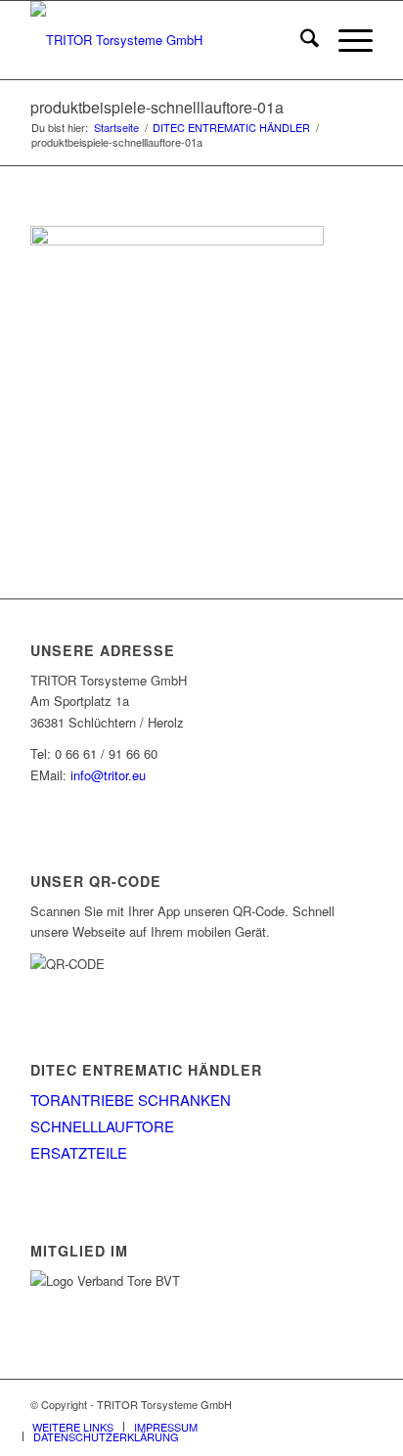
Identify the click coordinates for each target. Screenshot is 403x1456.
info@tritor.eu (108, 775)
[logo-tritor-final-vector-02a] (167, 40)
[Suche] (300, 40)
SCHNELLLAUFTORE (102, 1126)
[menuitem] (300, 40)
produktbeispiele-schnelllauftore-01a (157, 107)
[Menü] (346, 40)
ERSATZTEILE (78, 1152)
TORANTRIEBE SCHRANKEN (130, 1099)
